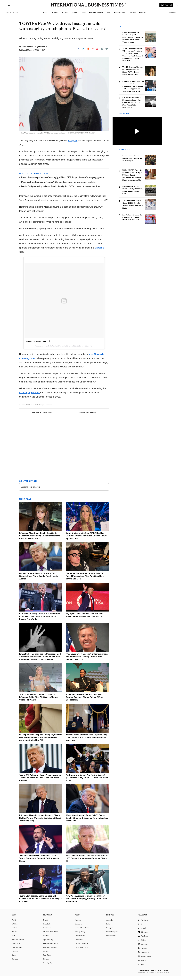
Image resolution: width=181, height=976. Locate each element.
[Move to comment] (106, 49)
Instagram (72, 140)
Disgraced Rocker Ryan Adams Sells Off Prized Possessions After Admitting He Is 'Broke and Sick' (85, 576)
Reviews (142, 12)
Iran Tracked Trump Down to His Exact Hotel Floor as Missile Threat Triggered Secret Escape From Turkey (39, 616)
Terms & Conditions (82, 928)
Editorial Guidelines (86, 412)
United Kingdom (112, 932)
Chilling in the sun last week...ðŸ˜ (38, 341)
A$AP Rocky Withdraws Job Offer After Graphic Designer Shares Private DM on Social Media (84, 697)
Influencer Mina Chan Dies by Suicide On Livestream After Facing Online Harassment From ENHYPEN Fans (39, 536)
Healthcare (47, 928)
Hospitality (47, 924)
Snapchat (99, 248)
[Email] (102, 49)
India (108, 924)
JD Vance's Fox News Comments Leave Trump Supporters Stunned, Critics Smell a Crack (39, 858)
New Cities (47, 955)
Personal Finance (96, 12)
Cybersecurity (48, 940)
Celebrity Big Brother (29, 392)
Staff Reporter (28, 46)
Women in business (50, 947)
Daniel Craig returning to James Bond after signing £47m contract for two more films (60, 187)
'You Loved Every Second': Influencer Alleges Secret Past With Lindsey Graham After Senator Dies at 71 (87, 656)
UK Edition (171, 12)
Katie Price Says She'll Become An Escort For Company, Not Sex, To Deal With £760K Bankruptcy (131, 102)
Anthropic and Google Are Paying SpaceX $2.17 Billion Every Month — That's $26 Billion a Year (87, 777)
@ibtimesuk (42, 46)
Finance (46, 936)
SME (84, 12)
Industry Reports (49, 963)
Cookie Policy (80, 936)
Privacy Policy (80, 932)
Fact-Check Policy (81, 947)
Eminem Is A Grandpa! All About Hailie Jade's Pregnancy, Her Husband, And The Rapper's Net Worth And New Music (133, 86)
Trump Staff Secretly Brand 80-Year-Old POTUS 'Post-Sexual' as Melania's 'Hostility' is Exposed (40, 898)
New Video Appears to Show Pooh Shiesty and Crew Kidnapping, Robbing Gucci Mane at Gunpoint (86, 898)
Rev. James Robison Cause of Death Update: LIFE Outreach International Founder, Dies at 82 (87, 858)
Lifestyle (132, 12)
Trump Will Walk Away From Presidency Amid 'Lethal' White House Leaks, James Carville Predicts (40, 777)
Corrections (79, 940)
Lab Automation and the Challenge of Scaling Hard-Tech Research (132, 217)
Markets (65, 12)
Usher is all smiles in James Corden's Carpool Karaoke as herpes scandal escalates (58, 182)
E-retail (45, 920)
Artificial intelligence (50, 943)
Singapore (109, 928)
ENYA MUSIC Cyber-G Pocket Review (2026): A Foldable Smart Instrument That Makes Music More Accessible (132, 175)
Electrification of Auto (50, 932)
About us (78, 920)
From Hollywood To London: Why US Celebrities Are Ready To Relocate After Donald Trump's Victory (132, 37)
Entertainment (119, 12)
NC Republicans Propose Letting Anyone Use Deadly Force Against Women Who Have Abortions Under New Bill (40, 737)
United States (111, 936)
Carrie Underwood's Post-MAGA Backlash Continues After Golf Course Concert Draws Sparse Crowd (86, 536)
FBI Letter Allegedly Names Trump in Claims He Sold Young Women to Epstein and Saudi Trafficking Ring (40, 818)
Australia (109, 920)
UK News (54, 12)
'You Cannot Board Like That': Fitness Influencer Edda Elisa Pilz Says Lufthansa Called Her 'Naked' (38, 697)
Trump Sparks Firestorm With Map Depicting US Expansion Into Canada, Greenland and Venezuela (86, 737)
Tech (108, 12)
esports (46, 951)
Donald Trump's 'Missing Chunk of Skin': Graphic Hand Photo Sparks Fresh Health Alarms (38, 576)
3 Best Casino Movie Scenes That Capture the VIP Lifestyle (132, 158)
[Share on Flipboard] (92, 49)
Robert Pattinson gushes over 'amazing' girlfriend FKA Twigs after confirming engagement (62, 178)
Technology (16, 943)
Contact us (78, 924)
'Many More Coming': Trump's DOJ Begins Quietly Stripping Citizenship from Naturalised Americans (87, 818)
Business (75, 12)
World (44, 12)
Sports (14, 955)
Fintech (46, 959)
